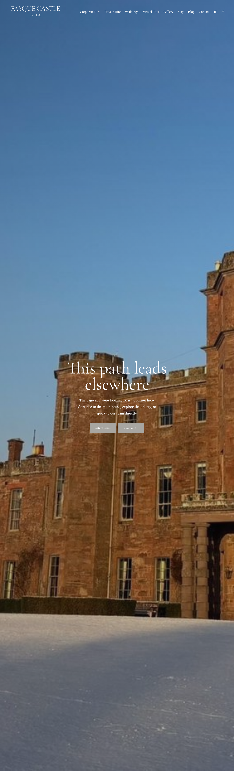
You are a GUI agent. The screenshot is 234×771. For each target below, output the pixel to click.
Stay (181, 12)
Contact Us (131, 428)
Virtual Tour (151, 12)
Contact (204, 12)
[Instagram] (215, 12)
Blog (191, 12)
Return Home (102, 427)
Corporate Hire (90, 12)
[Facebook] (223, 12)
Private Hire (112, 12)
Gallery (168, 12)
